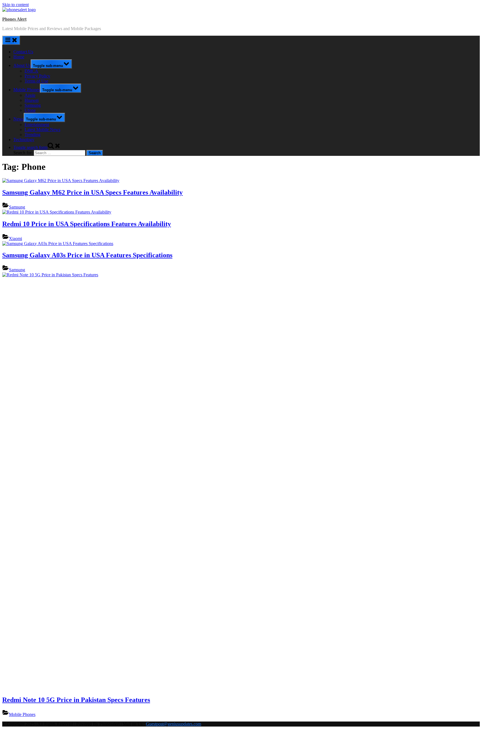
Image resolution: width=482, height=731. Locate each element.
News (18, 119)
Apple (30, 95)
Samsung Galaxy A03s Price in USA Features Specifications (87, 255)
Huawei (31, 100)
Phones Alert (14, 19)
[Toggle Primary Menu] (11, 40)
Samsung (33, 105)
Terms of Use (36, 81)
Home (18, 56)
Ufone (30, 110)
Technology (23, 139)
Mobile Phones (26, 89)
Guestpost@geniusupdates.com (173, 724)
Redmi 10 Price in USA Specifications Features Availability (86, 223)
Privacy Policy (37, 76)
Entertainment (37, 124)
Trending (32, 134)
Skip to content (15, 4)
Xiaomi (15, 238)
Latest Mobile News (42, 129)
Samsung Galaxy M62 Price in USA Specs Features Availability (92, 192)
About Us (22, 65)
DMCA (31, 71)
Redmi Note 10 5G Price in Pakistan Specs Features (76, 699)
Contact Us (23, 51)
